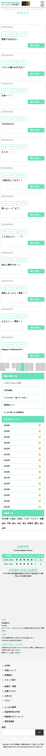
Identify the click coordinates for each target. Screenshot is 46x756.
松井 (19, 523)
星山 (14, 523)
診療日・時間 (10, 686)
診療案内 (8, 675)
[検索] (39, 732)
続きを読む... (36, 45)
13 (31, 367)
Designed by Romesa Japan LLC (32, 747)
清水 (24, 523)
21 (37, 367)
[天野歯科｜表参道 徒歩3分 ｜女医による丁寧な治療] (10, 4)
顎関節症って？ (9, 405)
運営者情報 (9, 721)
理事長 (30, 523)
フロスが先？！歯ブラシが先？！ (16, 398)
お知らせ (8, 696)
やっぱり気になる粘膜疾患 (14, 412)
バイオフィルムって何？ (13, 383)
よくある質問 (10, 707)
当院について (10, 670)
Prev (3, 367)
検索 (4, 727)
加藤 (42, 519)
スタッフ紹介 (10, 680)
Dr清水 (13, 519)
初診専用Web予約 (12, 712)
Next (43, 367)
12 (26, 367)
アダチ (27, 519)
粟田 (36, 523)
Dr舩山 (20, 519)
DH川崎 (5, 519)
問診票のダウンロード (14, 717)
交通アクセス (10, 691)
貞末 (4, 528)
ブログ (7, 701)
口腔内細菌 (8, 390)
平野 (9, 523)
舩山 (42, 523)
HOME (7, 666)
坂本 (4, 523)
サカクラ (34, 519)
